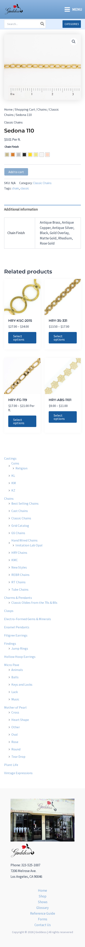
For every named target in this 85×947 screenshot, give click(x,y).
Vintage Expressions (18, 773)
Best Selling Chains (25, 503)
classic (24, 188)
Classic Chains (13, 122)
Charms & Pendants (18, 598)
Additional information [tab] (21, 209)
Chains (42, 109)
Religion (21, 468)
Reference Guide (42, 913)
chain (15, 188)
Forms (42, 919)
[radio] (7, 155)
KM (13, 483)
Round (15, 749)
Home (8, 109)
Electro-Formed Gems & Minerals (27, 619)
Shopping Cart (25, 109)
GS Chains (18, 533)
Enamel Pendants (16, 627)
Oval (14, 734)
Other (15, 727)
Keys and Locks (21, 684)
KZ (13, 490)
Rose (14, 742)
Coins (15, 463)
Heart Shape (20, 720)
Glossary (42, 907)
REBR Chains (20, 575)
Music (15, 699)
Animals (17, 670)
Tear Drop (18, 756)
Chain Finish (12, 146)
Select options (18, 337)
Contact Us (42, 925)
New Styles (19, 567)
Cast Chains (19, 511)
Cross (15, 712)
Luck (14, 692)
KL (13, 475)
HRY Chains (19, 553)
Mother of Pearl (15, 707)
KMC (14, 560)
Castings (10, 458)
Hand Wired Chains (24, 540)
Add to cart (16, 172)
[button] (72, 24)
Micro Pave (11, 665)
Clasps (8, 611)
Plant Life (11, 765)
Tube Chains (19, 589)
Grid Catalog (20, 525)
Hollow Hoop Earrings (19, 657)
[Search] (42, 24)
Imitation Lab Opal (28, 545)
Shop (42, 896)
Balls (15, 677)
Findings (10, 643)
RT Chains (18, 582)
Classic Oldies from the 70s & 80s (34, 602)
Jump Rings (19, 648)
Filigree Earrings (15, 635)
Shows (42, 902)
